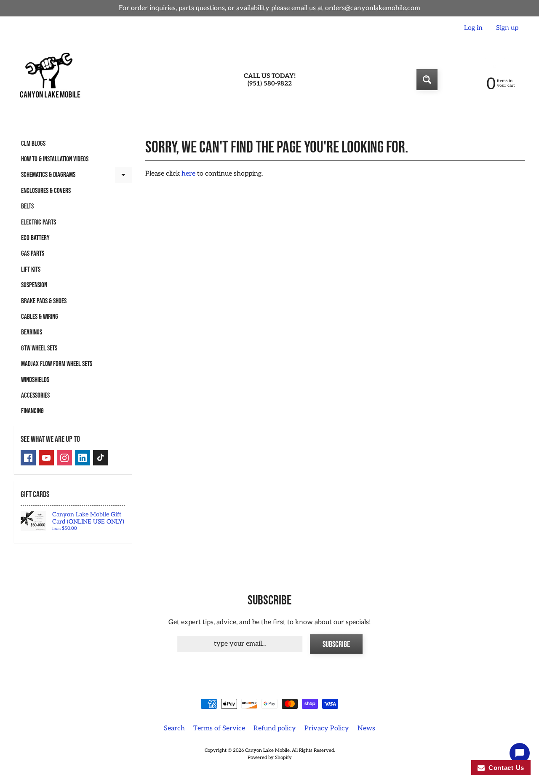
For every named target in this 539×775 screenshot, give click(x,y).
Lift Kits (30, 269)
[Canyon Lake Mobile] (49, 79)
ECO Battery (35, 238)
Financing (32, 411)
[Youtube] (46, 457)
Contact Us (504, 767)
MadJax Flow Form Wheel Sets (56, 364)
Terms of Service (219, 728)
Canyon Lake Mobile (267, 750)
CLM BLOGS (33, 143)
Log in (473, 28)
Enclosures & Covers (46, 191)
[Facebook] (28, 457)
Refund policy (274, 728)
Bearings (31, 332)
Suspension (34, 285)
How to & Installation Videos (54, 159)
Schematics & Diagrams (76, 177)
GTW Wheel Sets (39, 348)
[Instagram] (64, 457)
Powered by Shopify (270, 757)
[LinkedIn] (82, 457)
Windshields (35, 380)
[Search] (427, 79)
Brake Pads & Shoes (44, 301)
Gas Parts (32, 253)
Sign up (507, 28)
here (188, 174)
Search (174, 728)
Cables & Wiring (39, 317)
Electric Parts (38, 222)
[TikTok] (100, 457)
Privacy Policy (326, 728)
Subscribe (336, 644)
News (366, 728)
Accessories (35, 395)
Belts (27, 206)
